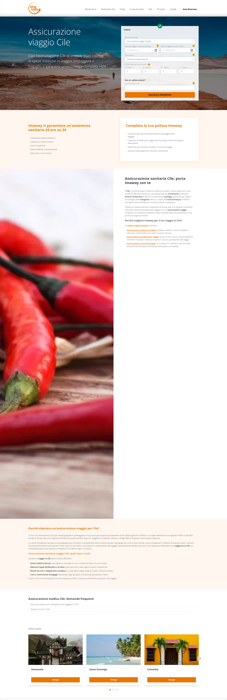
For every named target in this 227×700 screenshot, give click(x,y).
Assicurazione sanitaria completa (141, 230)
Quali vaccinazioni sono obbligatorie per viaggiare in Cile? (55, 604)
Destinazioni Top (108, 9)
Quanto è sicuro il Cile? (40, 609)
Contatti (173, 9)
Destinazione (129, 55)
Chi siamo (161, 9)
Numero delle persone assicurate (137, 64)
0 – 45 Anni (128, 67)
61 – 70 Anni (165, 67)
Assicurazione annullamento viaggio (143, 237)
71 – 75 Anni (183, 67)
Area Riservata (190, 9)
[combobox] (160, 41)
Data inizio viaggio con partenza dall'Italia (138, 46)
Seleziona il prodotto (131, 37)
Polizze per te (90, 9)
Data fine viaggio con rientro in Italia (172, 46)
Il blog (122, 9)
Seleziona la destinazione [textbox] (137, 59)
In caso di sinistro (136, 9)
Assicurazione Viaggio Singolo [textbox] (139, 41)
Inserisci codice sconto (159, 83)
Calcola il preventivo (159, 95)
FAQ (150, 9)
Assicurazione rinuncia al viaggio (141, 243)
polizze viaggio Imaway (137, 225)
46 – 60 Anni (147, 67)
